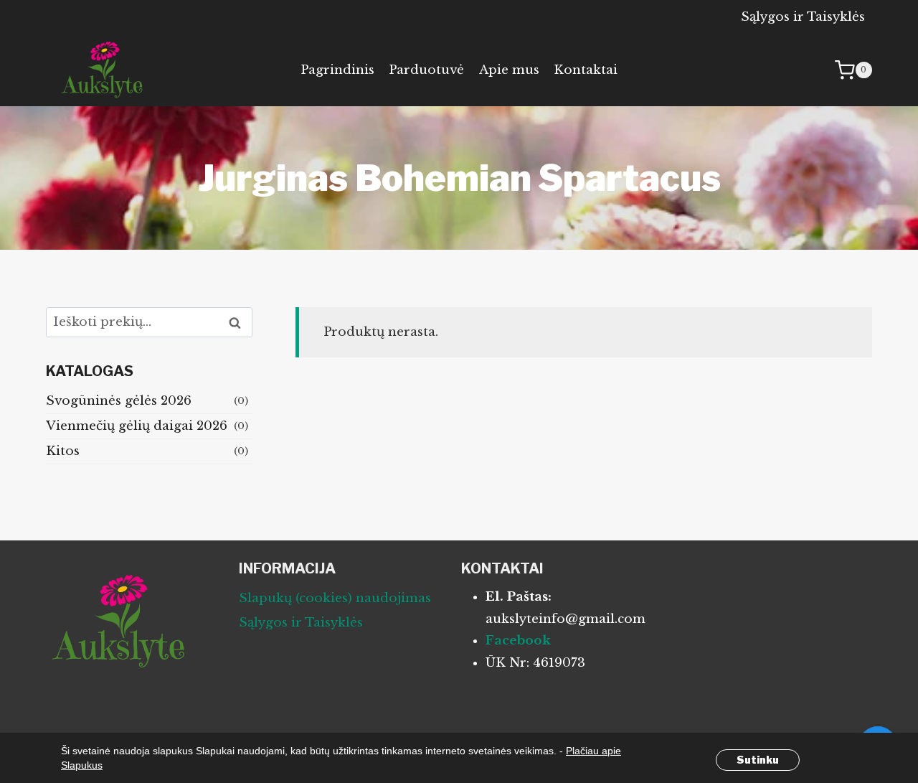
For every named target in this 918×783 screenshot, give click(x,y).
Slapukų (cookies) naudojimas (335, 598)
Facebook (518, 640)
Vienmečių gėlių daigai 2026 (136, 425)
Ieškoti (238, 322)
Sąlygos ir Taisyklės (803, 16)
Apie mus (509, 70)
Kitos (63, 451)
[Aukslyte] (103, 70)
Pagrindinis (337, 70)
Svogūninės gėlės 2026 (118, 400)
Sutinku (758, 760)
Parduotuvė (426, 70)
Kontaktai (585, 70)
